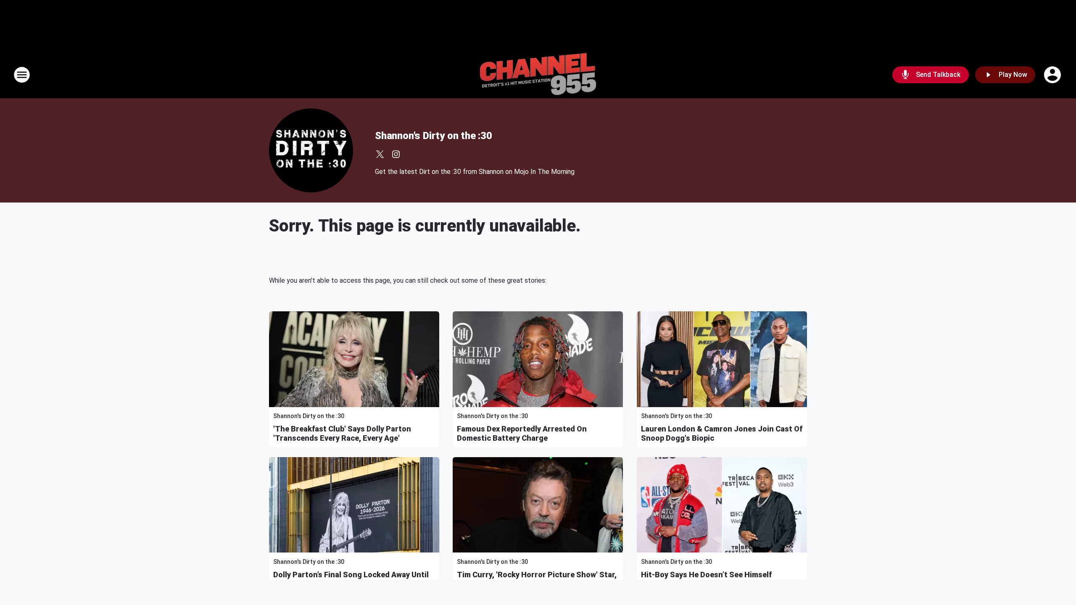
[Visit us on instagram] (396, 154)
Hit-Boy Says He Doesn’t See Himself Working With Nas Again (706, 579)
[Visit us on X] (380, 154)
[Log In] (1053, 74)
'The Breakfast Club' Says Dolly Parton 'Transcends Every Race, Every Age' (342, 433)
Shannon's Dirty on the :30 (433, 136)
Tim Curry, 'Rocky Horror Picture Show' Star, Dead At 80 (537, 579)
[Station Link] (538, 75)
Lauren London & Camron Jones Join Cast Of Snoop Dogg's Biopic (721, 433)
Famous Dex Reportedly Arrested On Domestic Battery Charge (522, 433)
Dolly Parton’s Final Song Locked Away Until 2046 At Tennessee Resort (351, 579)
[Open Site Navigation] (21, 74)
